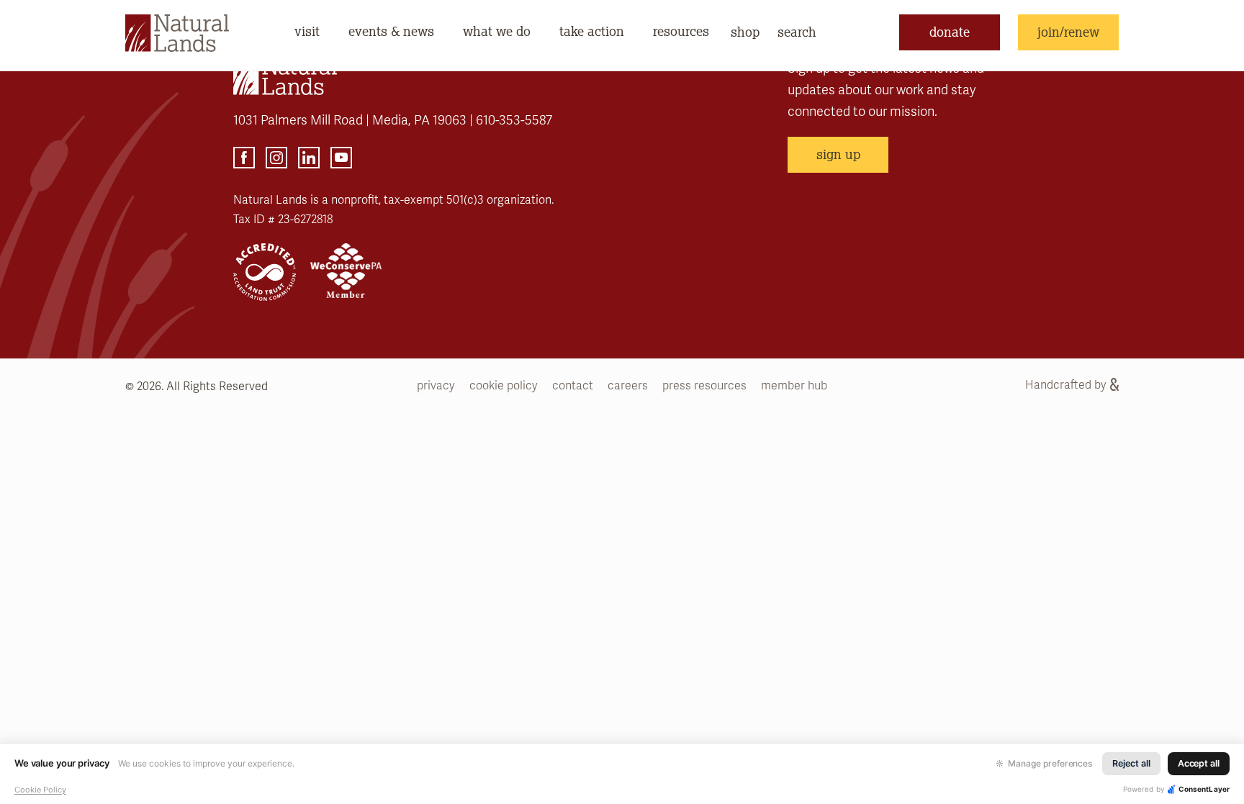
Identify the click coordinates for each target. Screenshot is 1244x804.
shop (745, 31)
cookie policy (503, 386)
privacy (436, 386)
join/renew (1068, 31)
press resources (704, 386)
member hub (794, 386)
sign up (838, 154)
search (797, 31)
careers (628, 386)
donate (949, 31)
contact (572, 386)
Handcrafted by (1065, 385)
